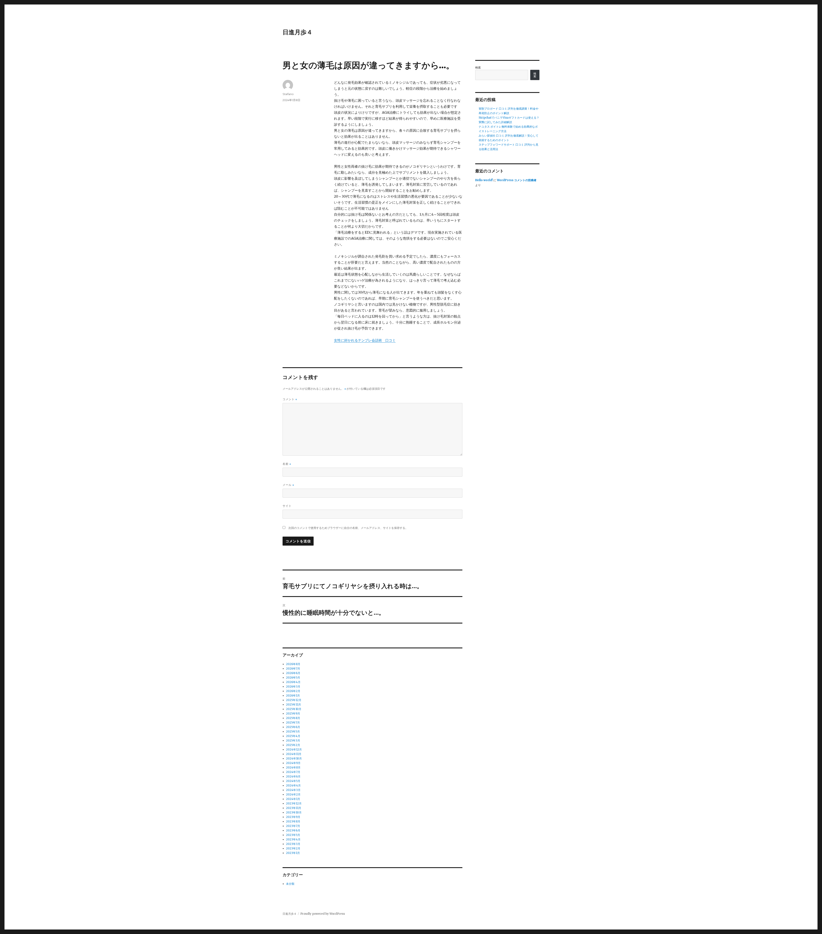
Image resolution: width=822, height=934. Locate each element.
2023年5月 (293, 835)
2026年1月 (293, 695)
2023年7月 (293, 826)
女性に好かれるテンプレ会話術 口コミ (365, 340)
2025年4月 (293, 736)
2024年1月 (293, 799)
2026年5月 (293, 677)
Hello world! (484, 180)
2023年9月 (293, 817)
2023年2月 (293, 848)
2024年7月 (293, 772)
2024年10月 (294, 758)
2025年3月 (293, 740)
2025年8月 (293, 718)
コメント (290, 399)
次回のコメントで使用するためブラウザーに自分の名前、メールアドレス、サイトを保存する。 (348, 528)
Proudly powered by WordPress (322, 914)
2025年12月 (293, 700)
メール (288, 485)
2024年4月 (293, 785)
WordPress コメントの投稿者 (516, 180)
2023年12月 (294, 803)
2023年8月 (293, 821)
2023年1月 (293, 853)
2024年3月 (293, 790)
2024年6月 (293, 776)
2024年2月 (293, 794)
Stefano (288, 94)
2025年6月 (293, 727)
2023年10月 (294, 812)
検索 (478, 67)
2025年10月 (293, 709)
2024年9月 (293, 763)
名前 (287, 464)
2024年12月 (294, 749)
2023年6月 (293, 830)
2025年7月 (293, 722)
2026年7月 (293, 668)
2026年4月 (293, 682)
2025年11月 (293, 704)
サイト (287, 505)
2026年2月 (293, 691)
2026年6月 (293, 673)
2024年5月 (293, 781)
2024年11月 (293, 754)
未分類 (290, 884)
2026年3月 (293, 686)
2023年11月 (293, 808)
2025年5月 (293, 731)
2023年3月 (293, 844)
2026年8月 (293, 664)
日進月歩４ (298, 32)
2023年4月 (293, 839)
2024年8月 (293, 767)
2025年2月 (293, 745)
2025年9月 (293, 713)
